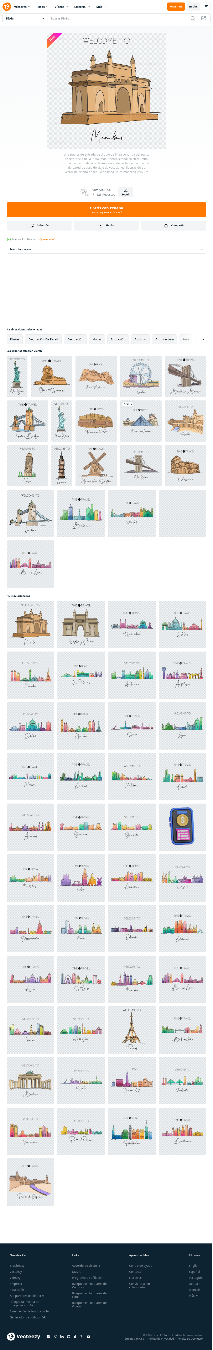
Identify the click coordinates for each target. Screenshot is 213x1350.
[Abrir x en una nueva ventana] (82, 1336)
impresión (118, 339)
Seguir (124, 194)
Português (193, 1278)
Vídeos (59, 7)
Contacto (133, 1272)
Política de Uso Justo (187, 1338)
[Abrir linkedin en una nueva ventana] (62, 1336)
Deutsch (192, 1284)
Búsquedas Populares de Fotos (88, 1295)
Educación (16, 1290)
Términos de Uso (130, 1338)
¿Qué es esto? (47, 239)
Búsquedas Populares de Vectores (88, 1285)
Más (99, 7)
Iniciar (190, 6)
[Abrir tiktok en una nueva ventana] (75, 1336)
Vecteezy (15, 1272)
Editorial (80, 7)
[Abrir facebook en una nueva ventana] (48, 1336)
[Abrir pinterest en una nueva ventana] (68, 1336)
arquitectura (164, 339)
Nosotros (133, 1278)
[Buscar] (189, 18)
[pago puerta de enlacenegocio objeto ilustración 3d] (182, 827)
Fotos (41, 7)
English (191, 1266)
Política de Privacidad (158, 1338)
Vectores (20, 7)
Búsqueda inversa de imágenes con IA (24, 1303)
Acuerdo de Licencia (85, 1266)
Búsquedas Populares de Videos (88, 1304)
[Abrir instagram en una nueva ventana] (55, 1336)
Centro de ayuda (138, 1266)
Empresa (15, 1284)
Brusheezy (16, 1266)
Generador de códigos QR (27, 1317)
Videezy (14, 1278)
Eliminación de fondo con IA (28, 1311)
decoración (75, 339)
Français (192, 1290)
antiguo (140, 339)
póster (14, 339)
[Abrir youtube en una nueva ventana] (88, 1336)
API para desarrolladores (26, 1296)
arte (186, 339)
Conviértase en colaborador (137, 1285)
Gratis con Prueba (105, 209)
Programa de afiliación (86, 1278)
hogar (97, 339)
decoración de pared (43, 339)
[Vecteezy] (6, 6)
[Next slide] (196, 339)
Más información (20, 249)
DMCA (75, 1272)
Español (191, 1272)
